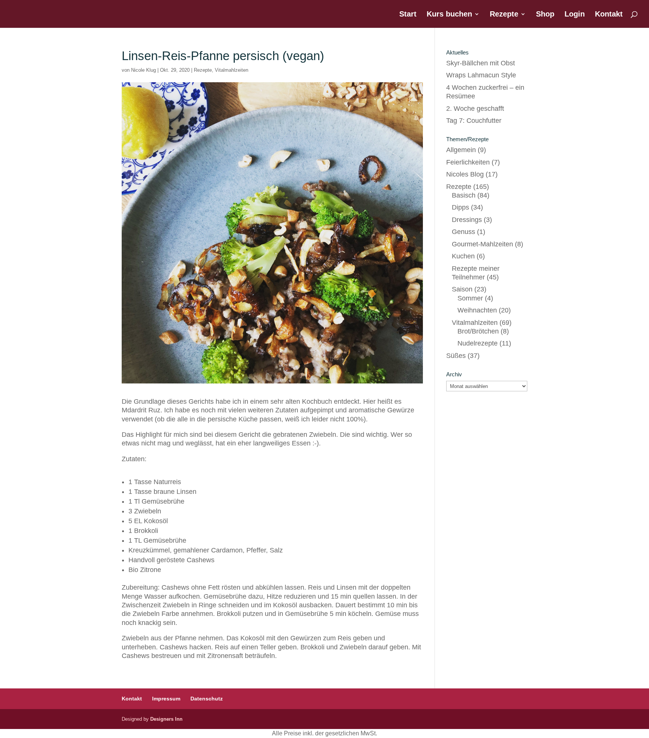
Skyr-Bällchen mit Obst (480, 63)
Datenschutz (206, 699)
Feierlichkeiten (468, 162)
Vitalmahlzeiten (231, 70)
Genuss (463, 231)
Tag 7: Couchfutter (473, 120)
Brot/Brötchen (478, 331)
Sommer (470, 298)
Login (574, 14)
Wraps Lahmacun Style (481, 75)
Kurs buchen (449, 14)
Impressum (166, 699)
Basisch (463, 195)
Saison (462, 289)
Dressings (467, 219)
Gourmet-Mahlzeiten (482, 244)
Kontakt (609, 14)
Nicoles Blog (465, 174)
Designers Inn (166, 719)
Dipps (460, 207)
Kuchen (463, 256)
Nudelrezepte (477, 343)
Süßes (456, 355)
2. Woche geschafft (475, 108)
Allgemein (461, 150)
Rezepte (504, 14)
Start (408, 14)
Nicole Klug (143, 70)
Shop (545, 14)
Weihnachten (477, 310)
